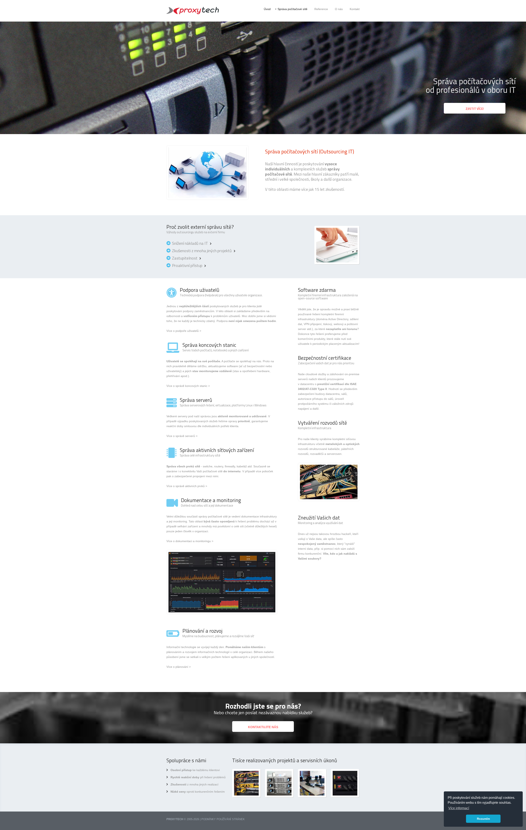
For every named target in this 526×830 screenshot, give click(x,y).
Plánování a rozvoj (202, 631)
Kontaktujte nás (263, 727)
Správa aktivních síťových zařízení (217, 450)
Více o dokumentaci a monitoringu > (189, 541)
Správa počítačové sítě (292, 9)
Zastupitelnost (184, 258)
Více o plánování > (178, 666)
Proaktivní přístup (187, 265)
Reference (321, 9)
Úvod (267, 9)
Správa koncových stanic (209, 345)
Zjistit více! (475, 108)
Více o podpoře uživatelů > (183, 330)
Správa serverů (196, 400)
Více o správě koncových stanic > (188, 385)
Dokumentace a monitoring (211, 500)
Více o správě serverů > (181, 436)
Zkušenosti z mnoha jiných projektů (202, 250)
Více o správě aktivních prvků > (186, 486)
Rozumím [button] (483, 818)
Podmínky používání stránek (223, 819)
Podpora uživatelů (199, 290)
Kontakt (355, 9)
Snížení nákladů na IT (190, 243)
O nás (339, 9)
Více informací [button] (458, 808)
